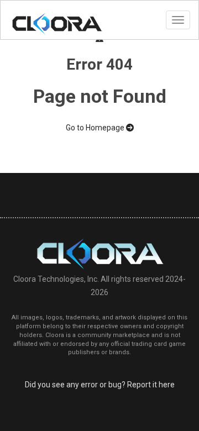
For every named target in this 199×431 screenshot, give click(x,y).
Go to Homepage (96, 127)
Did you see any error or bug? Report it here (100, 384)
